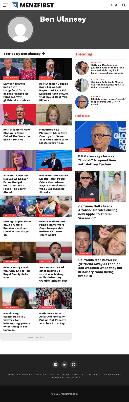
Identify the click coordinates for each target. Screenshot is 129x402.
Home (11, 374)
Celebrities (24, 374)
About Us (77, 374)
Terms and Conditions (66, 377)
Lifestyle (41, 374)
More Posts (36, 337)
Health (54, 374)
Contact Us (94, 374)
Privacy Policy (112, 374)
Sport (65, 374)
